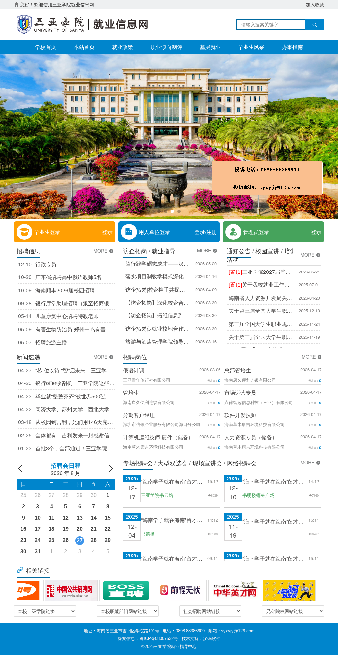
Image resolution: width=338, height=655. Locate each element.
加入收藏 (315, 4)
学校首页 (45, 47)
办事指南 (292, 47)
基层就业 (210, 47)
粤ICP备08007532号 (158, 638)
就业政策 (122, 47)
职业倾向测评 (166, 47)
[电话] (235, 199)
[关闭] (284, 220)
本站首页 (84, 47)
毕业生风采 (251, 47)
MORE (101, 250)
